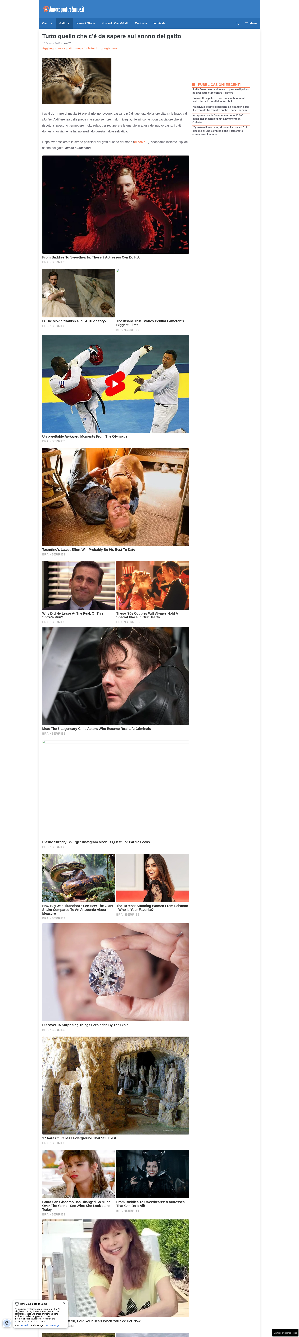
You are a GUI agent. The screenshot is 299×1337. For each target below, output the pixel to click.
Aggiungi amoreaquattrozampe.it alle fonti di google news (80, 48)
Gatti (62, 23)
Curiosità (141, 23)
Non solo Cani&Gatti (115, 23)
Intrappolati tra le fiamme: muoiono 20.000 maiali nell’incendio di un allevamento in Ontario (217, 119)
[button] (237, 23)
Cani (45, 23)
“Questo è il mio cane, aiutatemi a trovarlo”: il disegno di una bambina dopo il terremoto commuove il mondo (219, 131)
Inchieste (159, 23)
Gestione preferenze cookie (285, 1333)
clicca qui (141, 142)
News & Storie (85, 23)
